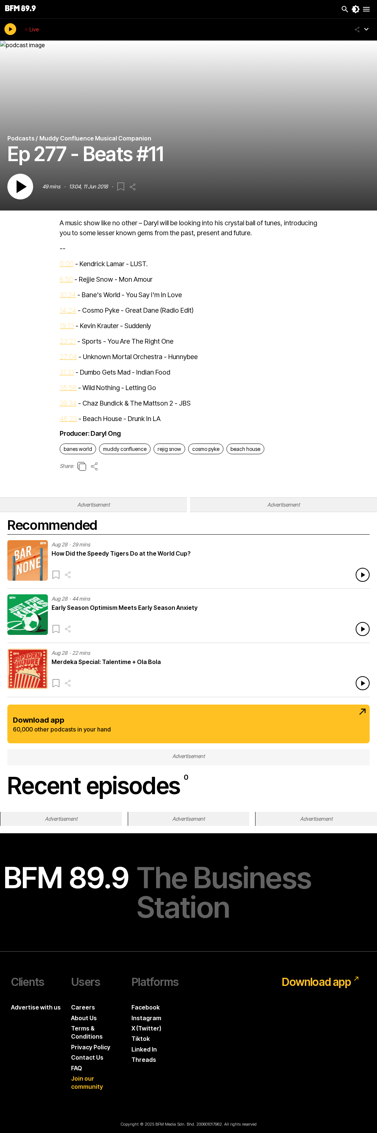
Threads (143, 1059)
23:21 (68, 341)
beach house (245, 449)
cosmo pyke (205, 449)
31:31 (67, 372)
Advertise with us (36, 1007)
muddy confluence (125, 449)
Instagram (146, 1018)
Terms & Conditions (87, 1032)
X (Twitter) (146, 1028)
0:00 (67, 264)
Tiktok (140, 1038)
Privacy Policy (90, 1047)
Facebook (145, 1007)
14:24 (68, 310)
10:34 (68, 295)
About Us (84, 1018)
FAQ (76, 1068)
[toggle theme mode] (355, 9)
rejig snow (169, 449)
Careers (83, 1007)
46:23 (68, 419)
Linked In (144, 1049)
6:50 (66, 279)
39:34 (68, 403)
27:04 (68, 357)
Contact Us (87, 1057)
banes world (78, 449)
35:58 (68, 388)
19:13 (67, 326)
